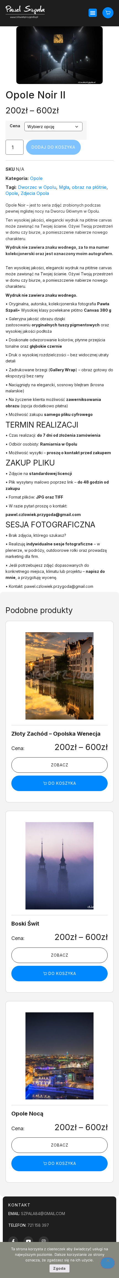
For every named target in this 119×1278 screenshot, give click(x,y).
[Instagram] (43, 1241)
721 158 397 (38, 1225)
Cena (15, 126)
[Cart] (107, 12)
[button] (93, 13)
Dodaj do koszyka (53, 147)
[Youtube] (28, 1241)
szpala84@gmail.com (43, 1213)
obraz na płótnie (89, 187)
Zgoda (59, 1268)
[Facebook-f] (13, 1241)
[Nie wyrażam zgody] (107, 1263)
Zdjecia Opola (35, 193)
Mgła (64, 187)
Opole (36, 178)
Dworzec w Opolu (37, 187)
